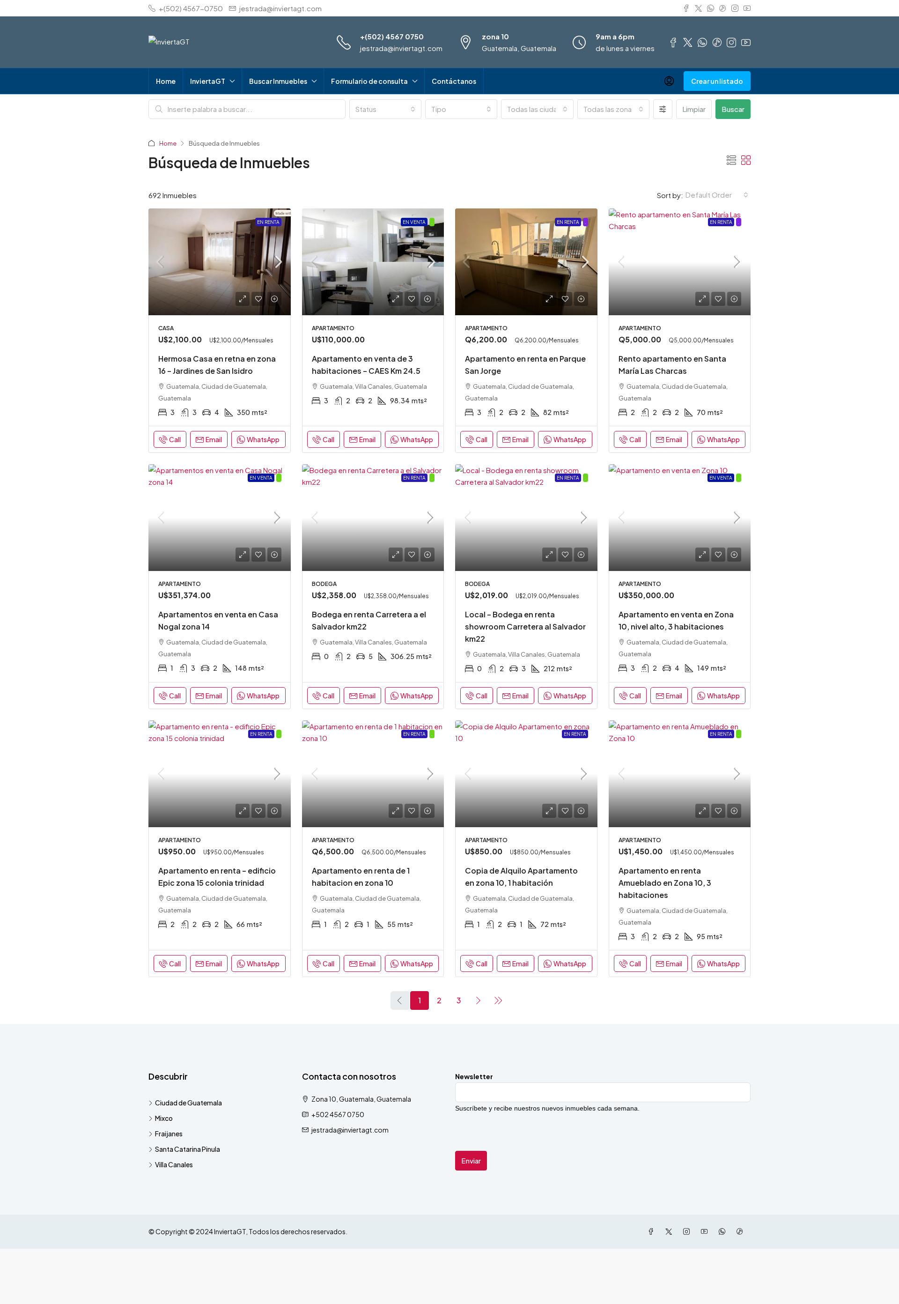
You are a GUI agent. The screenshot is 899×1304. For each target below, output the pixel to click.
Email (214, 439)
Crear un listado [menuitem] (717, 81)
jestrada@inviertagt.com (401, 48)
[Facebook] (653, 1231)
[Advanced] (662, 109)
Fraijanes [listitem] (169, 1133)
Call (175, 439)
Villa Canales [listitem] (174, 1164)
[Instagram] (688, 1231)
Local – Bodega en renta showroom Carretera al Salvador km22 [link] (525, 626)
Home (166, 81)
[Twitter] (670, 1231)
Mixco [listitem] (164, 1118)
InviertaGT (207, 81)
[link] (219, 261)
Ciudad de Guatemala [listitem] (188, 1102)
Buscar (733, 108)
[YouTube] (706, 1231)
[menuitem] (669, 81)
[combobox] (385, 109)
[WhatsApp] (724, 1231)
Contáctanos (454, 81)
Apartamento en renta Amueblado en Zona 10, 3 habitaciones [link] (665, 883)
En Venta (414, 222)
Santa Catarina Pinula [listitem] (187, 1149)
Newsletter (474, 1076)
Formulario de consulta (369, 81)
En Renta (268, 222)
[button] (731, 160)
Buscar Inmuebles (278, 81)
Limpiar (694, 108)
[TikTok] (742, 1231)
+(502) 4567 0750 (392, 36)
